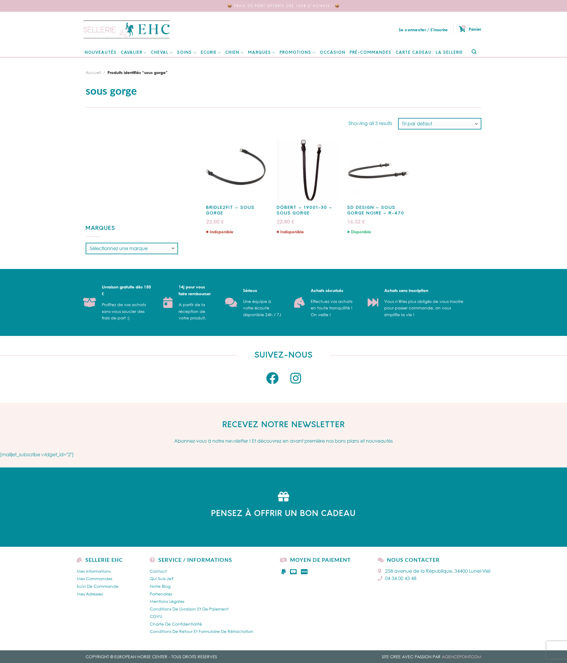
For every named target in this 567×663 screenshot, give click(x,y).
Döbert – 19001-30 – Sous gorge (305, 210)
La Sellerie (449, 53)
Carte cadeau (414, 53)
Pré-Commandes (371, 53)
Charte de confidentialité (176, 623)
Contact (158, 571)
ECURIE (209, 53)
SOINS (184, 53)
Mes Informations (93, 571)
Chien (232, 53)
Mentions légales (167, 601)
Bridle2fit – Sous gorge (230, 210)
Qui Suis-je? (162, 578)
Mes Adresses (90, 593)
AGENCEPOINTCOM (461, 656)
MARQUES (259, 53)
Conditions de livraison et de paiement (189, 608)
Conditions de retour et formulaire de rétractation (201, 631)
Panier (472, 29)
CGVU (156, 616)
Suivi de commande (97, 586)
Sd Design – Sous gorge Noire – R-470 (375, 210)
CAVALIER (131, 53)
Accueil (93, 72)
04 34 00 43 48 (400, 578)
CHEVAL (160, 53)
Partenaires (161, 593)
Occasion (333, 53)
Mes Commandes (94, 578)
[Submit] (474, 52)
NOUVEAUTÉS (101, 53)
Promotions (295, 53)
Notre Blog (160, 586)
